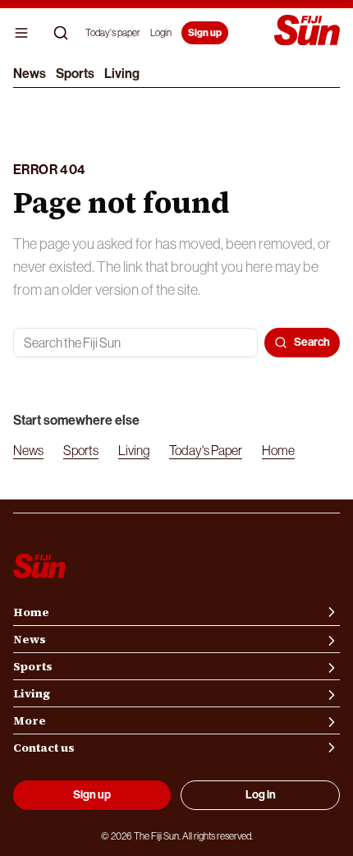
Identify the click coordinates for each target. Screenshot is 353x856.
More (29, 720)
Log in (260, 795)
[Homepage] (307, 31)
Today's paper (112, 33)
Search (312, 342)
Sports (75, 73)
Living (122, 73)
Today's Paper (205, 450)
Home (278, 450)
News (29, 73)
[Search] (61, 33)
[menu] (21, 33)
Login (161, 33)
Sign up (205, 33)
